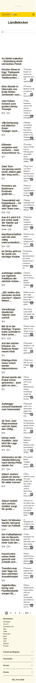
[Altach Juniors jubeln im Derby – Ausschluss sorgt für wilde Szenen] (29, 485)
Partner (6, 672)
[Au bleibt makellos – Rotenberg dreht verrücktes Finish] (18, 43)
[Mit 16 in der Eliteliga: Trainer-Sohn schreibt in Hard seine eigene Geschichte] (29, 331)
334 (26, 613)
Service (6, 665)
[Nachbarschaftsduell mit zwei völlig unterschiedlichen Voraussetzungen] (29, 240)
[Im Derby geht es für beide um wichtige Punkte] (28, 259)
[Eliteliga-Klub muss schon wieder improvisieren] (29, 364)
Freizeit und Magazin (11, 652)
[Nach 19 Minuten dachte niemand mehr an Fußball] (29, 524)
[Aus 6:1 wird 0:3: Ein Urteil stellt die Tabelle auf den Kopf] (29, 223)
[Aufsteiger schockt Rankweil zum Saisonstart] (29, 410)
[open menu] (33, 14)
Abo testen (6, 14)
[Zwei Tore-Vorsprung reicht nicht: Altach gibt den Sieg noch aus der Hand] (29, 173)
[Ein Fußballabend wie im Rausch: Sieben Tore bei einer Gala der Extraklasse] (29, 541)
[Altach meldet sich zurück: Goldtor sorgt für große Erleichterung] (29, 507)
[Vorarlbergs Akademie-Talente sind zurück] (29, 314)
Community (7, 659)
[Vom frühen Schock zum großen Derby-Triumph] (29, 109)
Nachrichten (8, 619)
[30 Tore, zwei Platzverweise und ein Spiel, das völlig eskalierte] (29, 426)
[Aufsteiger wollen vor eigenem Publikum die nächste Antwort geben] (29, 280)
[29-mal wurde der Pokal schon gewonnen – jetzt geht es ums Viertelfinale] (29, 388)
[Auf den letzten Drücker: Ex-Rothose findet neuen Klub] (29, 348)
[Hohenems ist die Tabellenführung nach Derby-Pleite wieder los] (29, 462)
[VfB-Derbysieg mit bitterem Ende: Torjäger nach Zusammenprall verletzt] (29, 131)
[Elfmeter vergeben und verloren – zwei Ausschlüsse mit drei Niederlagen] (29, 153)
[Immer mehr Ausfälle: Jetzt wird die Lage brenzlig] (29, 444)
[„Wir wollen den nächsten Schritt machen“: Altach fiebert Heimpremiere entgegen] (28, 298)
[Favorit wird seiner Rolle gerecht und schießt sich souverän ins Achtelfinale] (29, 558)
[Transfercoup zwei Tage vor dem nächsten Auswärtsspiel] (29, 573)
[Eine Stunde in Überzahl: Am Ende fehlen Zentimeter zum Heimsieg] (29, 91)
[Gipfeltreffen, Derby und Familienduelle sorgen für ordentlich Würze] (29, 596)
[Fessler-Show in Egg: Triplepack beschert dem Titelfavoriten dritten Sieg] (29, 75)
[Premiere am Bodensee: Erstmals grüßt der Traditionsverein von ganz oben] (29, 190)
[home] (18, 14)
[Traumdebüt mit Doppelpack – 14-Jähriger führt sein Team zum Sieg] (29, 205)
